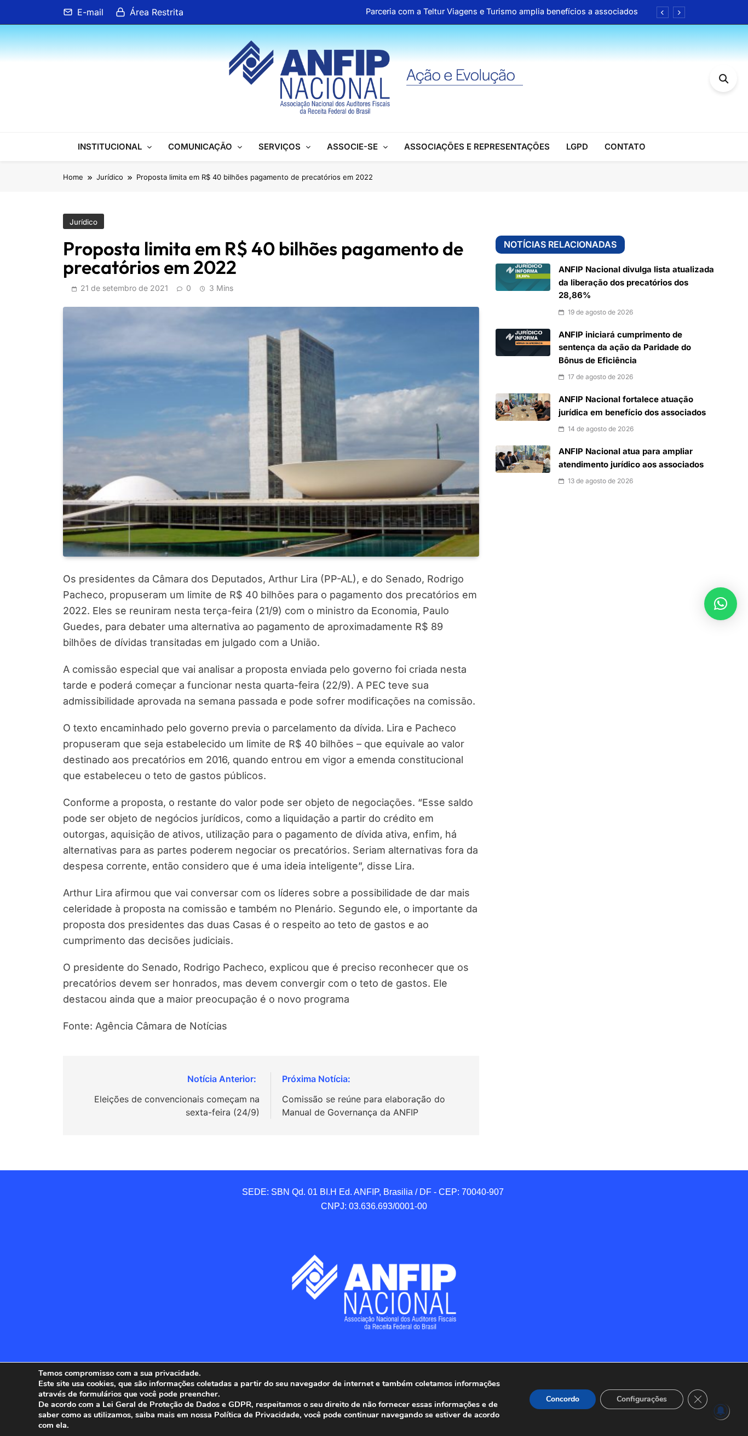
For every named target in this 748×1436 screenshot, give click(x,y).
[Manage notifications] (720, 1411)
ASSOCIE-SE (352, 146)
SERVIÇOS (279, 146)
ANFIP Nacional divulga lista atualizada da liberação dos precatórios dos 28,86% (636, 282)
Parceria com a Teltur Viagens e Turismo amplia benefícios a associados (502, 11)
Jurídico (83, 222)
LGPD (577, 146)
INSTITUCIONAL (110, 146)
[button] (720, 603)
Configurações (642, 1399)
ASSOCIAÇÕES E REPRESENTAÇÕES (477, 146)
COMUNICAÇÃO (200, 146)
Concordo (562, 1399)
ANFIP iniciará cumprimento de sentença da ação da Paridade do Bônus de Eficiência (625, 347)
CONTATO (625, 146)
